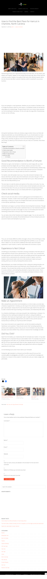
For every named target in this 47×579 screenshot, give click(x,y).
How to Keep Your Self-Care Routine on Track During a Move (13, 520)
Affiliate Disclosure (35, 574)
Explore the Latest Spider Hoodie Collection (10, 526)
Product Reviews (4, 562)
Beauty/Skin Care (4, 535)
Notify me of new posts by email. (12, 475)
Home (2, 554)
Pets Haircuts (4, 559)
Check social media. (8, 150)
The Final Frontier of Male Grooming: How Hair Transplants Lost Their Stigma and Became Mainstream (22, 523)
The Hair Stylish (23, 4)
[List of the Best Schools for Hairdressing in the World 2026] (8, 391)
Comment (7, 421)
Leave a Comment (19, 26)
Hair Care (8, 404)
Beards (2, 532)
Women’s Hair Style (19, 404)
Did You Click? (6, 155)
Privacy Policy (9, 574)
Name (6, 440)
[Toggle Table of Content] (23, 147)
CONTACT (25, 574)
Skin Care (3, 565)
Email (6, 447)
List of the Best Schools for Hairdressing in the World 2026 (7, 396)
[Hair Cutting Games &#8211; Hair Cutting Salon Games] (38, 391)
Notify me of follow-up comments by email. (15, 470)
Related (8, 156)
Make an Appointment (8, 153)
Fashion (3, 540)
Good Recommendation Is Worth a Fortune (13, 148)
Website (6, 454)
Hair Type (13, 404)
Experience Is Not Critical (9, 152)
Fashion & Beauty (5, 543)
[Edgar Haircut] (23, 391)
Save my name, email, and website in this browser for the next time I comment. (21, 463)
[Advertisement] (23, 37)
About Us (18, 574)
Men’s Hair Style (4, 557)
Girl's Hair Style (4, 546)
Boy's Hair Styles (4, 538)
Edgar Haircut (18, 395)
